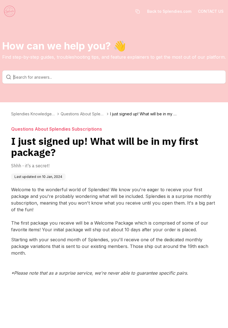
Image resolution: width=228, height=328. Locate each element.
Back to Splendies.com (169, 11)
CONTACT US (211, 11)
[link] (143, 114)
